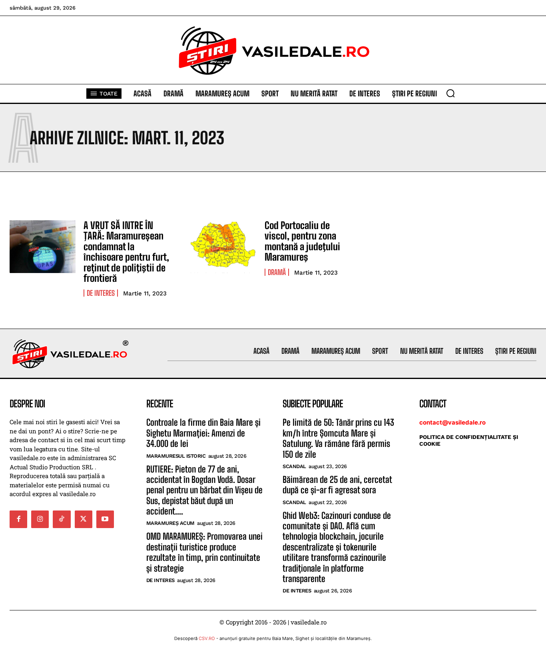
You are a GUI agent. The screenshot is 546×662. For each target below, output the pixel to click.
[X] (83, 519)
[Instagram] (40, 519)
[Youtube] (105, 519)
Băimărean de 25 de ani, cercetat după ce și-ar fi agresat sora (337, 484)
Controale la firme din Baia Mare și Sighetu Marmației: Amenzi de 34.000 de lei (203, 433)
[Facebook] (18, 519)
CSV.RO (207, 638)
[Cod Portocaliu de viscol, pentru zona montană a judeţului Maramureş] (224, 246)
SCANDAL (294, 466)
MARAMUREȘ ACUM (170, 523)
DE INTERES (101, 293)
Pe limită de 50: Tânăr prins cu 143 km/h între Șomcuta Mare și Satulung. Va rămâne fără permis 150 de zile (338, 438)
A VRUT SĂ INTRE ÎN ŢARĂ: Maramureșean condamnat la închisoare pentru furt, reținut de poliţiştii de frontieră (126, 251)
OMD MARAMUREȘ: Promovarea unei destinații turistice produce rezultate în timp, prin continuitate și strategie (204, 552)
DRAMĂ (277, 272)
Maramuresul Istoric (176, 456)
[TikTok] (61, 519)
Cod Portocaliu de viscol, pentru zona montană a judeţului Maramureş (302, 241)
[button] (450, 93)
